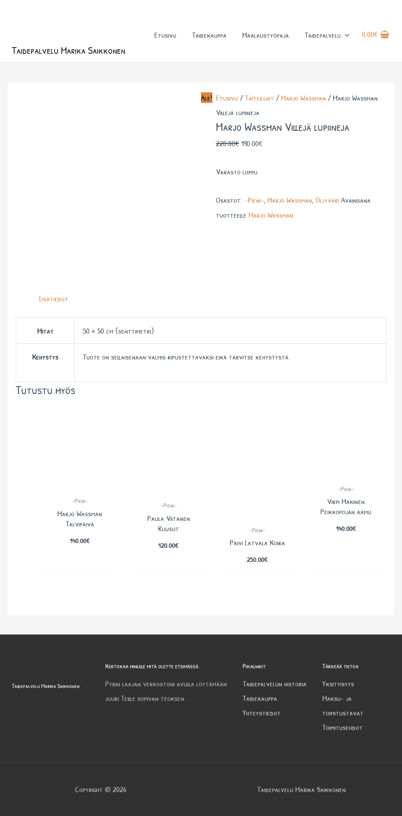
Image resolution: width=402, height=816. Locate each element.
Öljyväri (327, 199)
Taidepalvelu (323, 34)
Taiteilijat (259, 97)
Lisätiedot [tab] (53, 298)
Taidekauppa (209, 34)
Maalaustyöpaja (265, 34)
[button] (345, 34)
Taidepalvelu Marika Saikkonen (68, 50)
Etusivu (165, 34)
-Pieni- (254, 199)
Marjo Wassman (303, 97)
